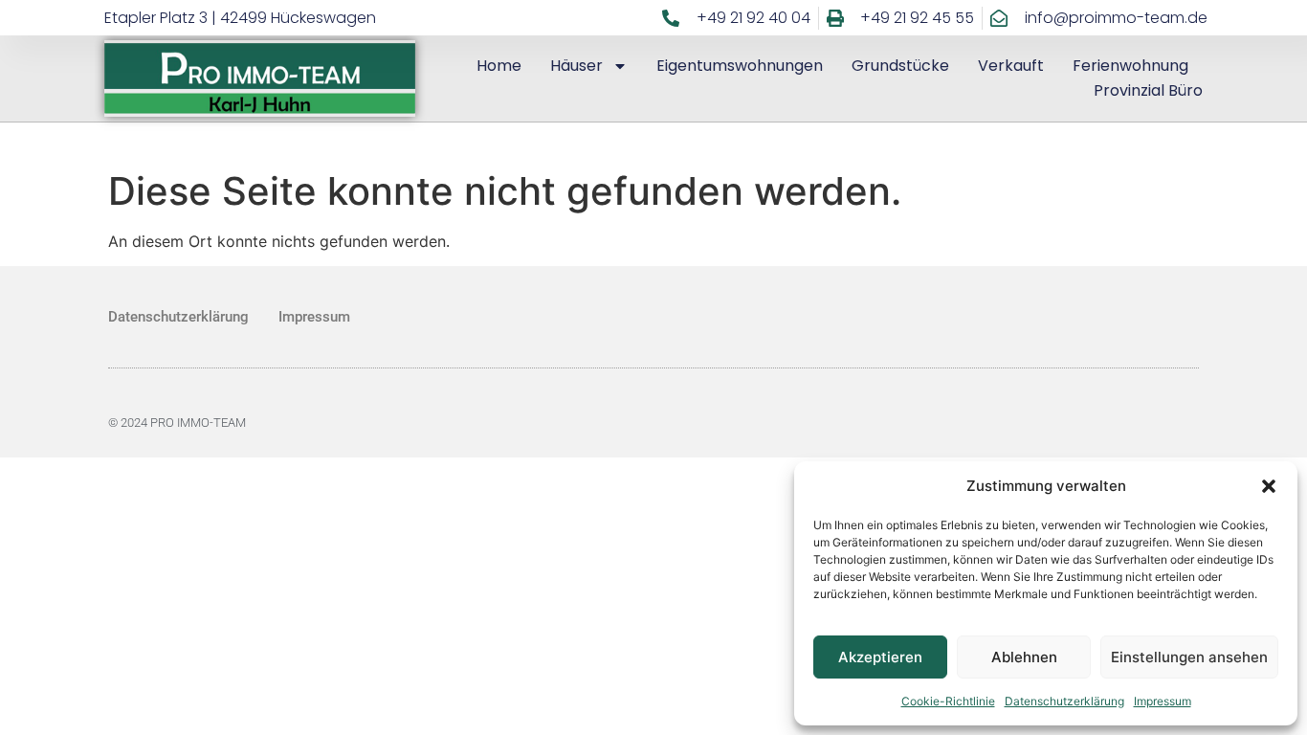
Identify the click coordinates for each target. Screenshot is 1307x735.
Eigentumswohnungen (739, 66)
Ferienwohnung (1130, 66)
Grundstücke (900, 66)
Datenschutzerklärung (1064, 701)
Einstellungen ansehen (1189, 657)
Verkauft (1011, 66)
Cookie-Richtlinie (948, 701)
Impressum (1162, 701)
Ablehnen (1024, 657)
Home (498, 66)
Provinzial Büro (1148, 90)
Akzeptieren (880, 657)
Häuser (576, 66)
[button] (1268, 486)
